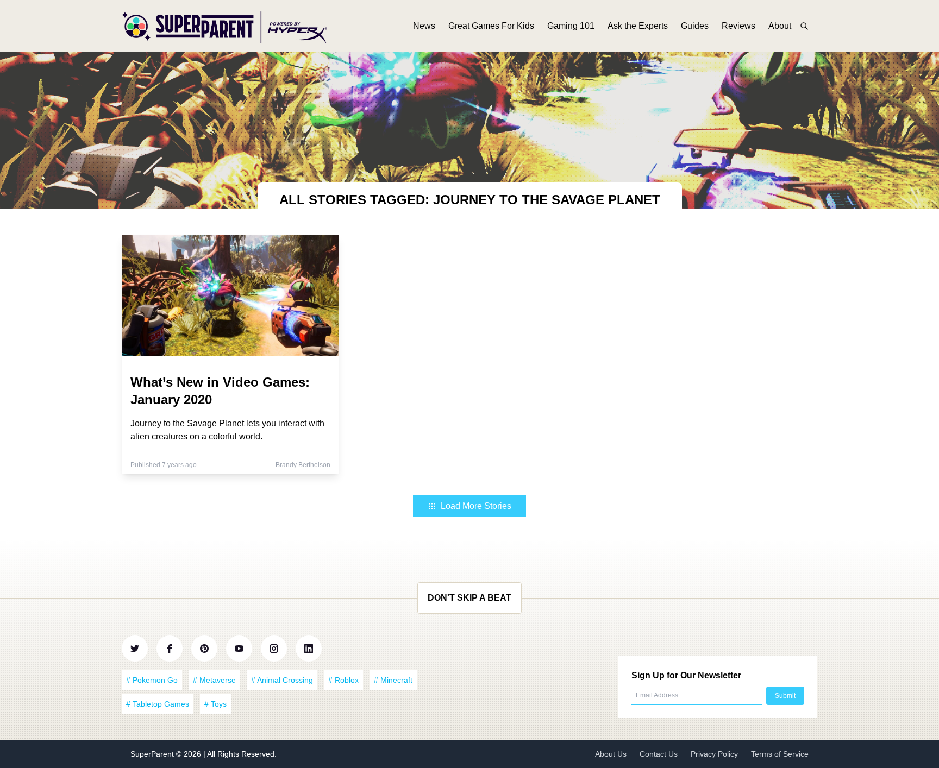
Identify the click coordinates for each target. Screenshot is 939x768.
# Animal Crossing (282, 680)
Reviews (738, 25)
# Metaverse (214, 680)
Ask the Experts (638, 25)
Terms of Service (780, 754)
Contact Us (659, 754)
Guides (695, 25)
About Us (611, 754)
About (779, 25)
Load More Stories (476, 506)
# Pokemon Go (152, 680)
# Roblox (343, 680)
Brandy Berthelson (303, 465)
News (424, 25)
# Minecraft (393, 680)
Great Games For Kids (491, 25)
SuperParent (153, 754)
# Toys (215, 704)
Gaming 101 (570, 25)
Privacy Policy (714, 754)
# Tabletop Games (157, 704)
